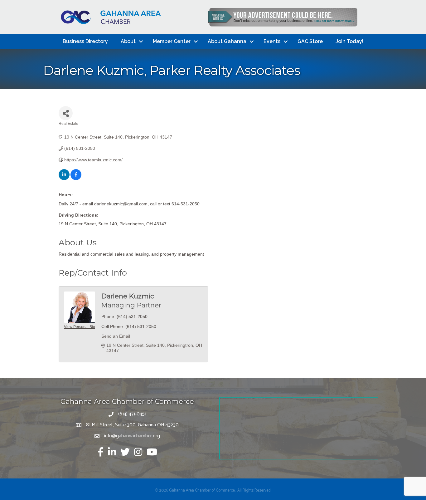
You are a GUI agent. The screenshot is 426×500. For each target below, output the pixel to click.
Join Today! (349, 41)
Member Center (172, 41)
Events (272, 41)
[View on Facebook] (75, 178)
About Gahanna (227, 41)
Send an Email (115, 336)
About (128, 41)
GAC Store (310, 41)
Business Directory (85, 41)
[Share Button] (66, 113)
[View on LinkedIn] (64, 178)
